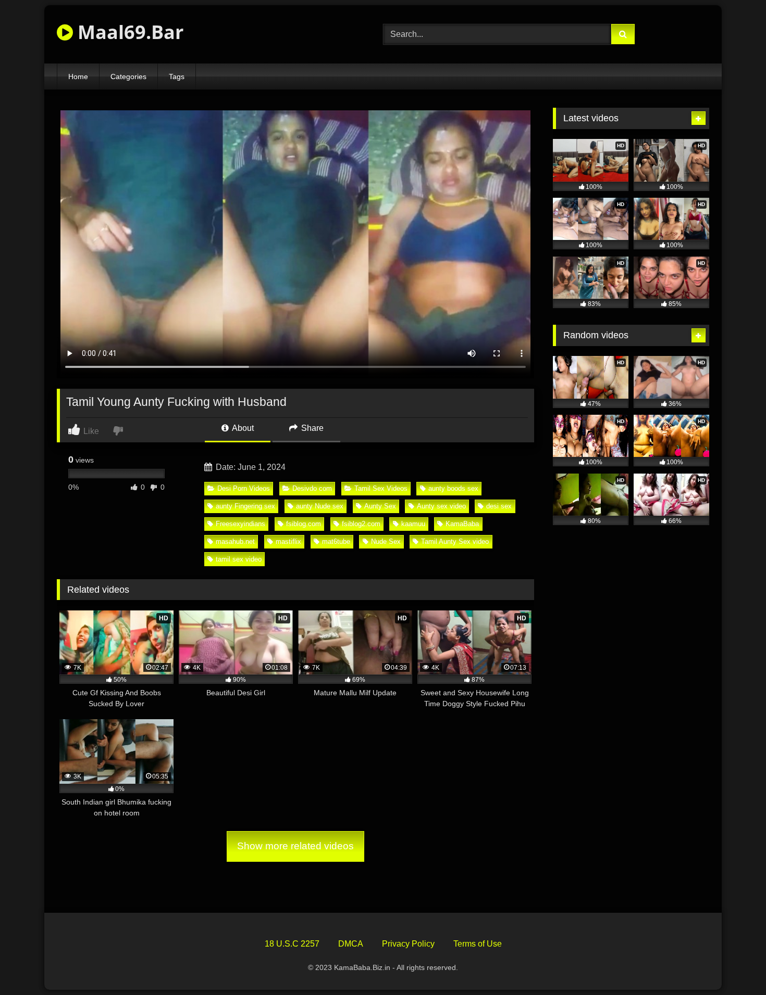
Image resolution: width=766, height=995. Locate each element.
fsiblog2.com (361, 524)
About (242, 428)
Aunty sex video (441, 506)
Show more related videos (295, 845)
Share (311, 428)
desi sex (499, 506)
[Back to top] (733, 964)
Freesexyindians (240, 524)
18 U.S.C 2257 (292, 943)
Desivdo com (312, 488)
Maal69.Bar (128, 32)
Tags (176, 76)
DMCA (350, 943)
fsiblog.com (303, 524)
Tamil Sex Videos (380, 488)
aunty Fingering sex (245, 506)
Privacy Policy (408, 943)
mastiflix (288, 541)
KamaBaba (462, 524)
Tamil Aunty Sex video (455, 541)
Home (78, 76)
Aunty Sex (380, 506)
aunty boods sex (453, 488)
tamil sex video (239, 559)
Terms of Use (477, 943)
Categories (128, 76)
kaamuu (413, 524)
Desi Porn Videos (243, 488)
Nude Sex (386, 541)
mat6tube (336, 541)
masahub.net (235, 541)
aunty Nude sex (319, 506)
